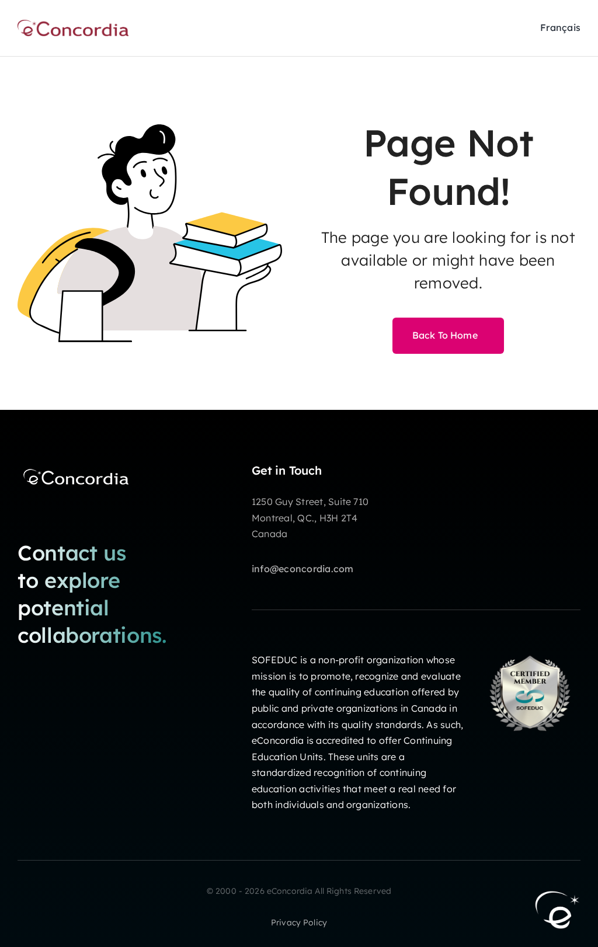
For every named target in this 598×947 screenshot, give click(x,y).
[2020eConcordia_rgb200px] (73, 24)
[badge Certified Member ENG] (529, 647)
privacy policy (299, 922)
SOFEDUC (275, 660)
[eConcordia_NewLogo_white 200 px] (76, 468)
